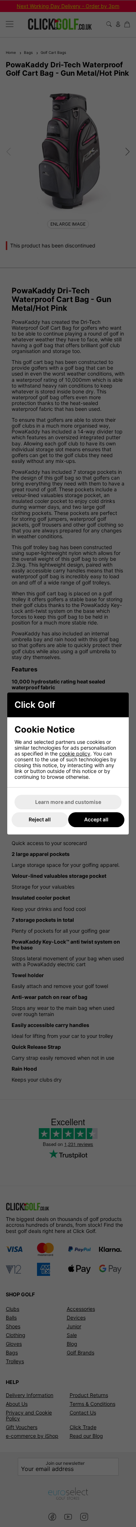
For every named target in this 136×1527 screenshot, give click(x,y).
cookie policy (74, 753)
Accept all (96, 819)
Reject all (40, 819)
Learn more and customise (68, 802)
